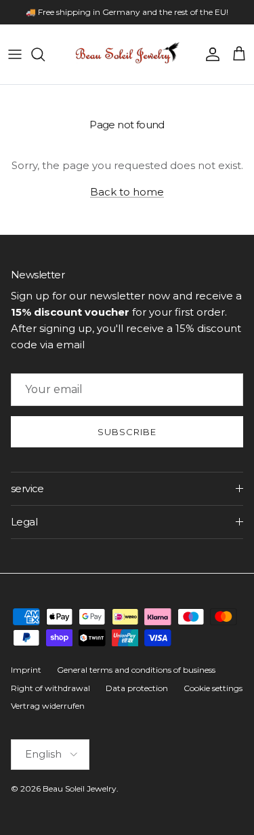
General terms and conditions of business (136, 670)
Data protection (137, 688)
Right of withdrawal (50, 688)
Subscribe (127, 431)
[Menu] (15, 54)
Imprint (26, 670)
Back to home (127, 191)
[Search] (45, 54)
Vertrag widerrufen (48, 706)
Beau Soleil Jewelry (80, 788)
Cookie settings (213, 688)
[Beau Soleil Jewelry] (127, 54)
